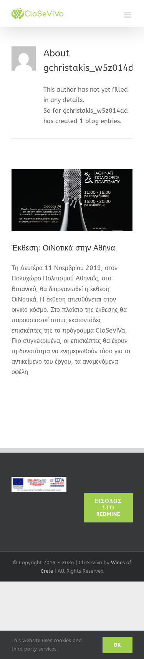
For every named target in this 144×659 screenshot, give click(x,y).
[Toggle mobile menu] (128, 15)
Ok (117, 644)
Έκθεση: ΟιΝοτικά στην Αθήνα (63, 248)
